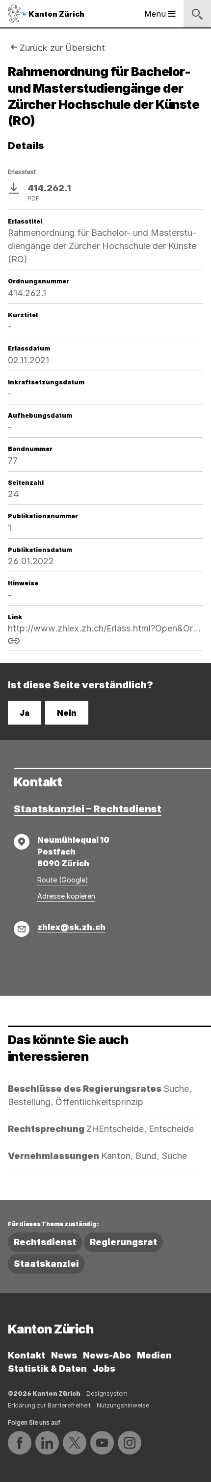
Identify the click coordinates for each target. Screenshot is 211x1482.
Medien (154, 1355)
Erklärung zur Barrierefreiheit (49, 1405)
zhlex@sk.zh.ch (71, 927)
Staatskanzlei (46, 1263)
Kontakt (26, 1355)
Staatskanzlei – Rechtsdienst (87, 809)
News (64, 1355)
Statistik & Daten (47, 1368)
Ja (24, 713)
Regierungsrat (123, 1242)
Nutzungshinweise (123, 1405)
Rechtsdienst (45, 1242)
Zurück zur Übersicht (62, 48)
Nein (67, 713)
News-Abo (107, 1355)
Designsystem (107, 1393)
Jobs (104, 1368)
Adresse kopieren (66, 896)
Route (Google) (62, 880)
